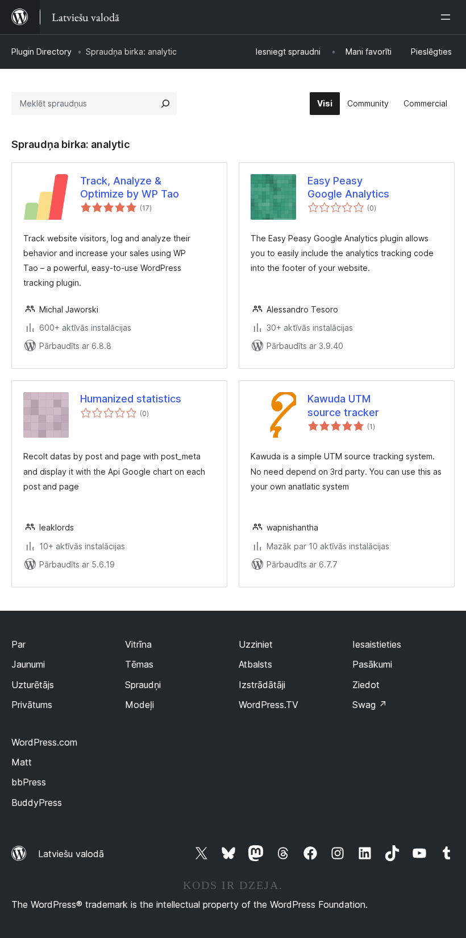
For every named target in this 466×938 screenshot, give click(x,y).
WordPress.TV (268, 704)
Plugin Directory (41, 51)
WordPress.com (44, 742)
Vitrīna (138, 644)
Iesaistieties (376, 644)
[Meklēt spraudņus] (165, 103)
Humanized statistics (130, 399)
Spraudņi (143, 684)
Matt (21, 762)
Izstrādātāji (262, 684)
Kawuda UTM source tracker (343, 405)
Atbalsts (255, 664)
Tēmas (139, 664)
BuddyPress (36, 802)
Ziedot (366, 684)
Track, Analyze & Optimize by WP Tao (129, 187)
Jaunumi (28, 664)
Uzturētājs (32, 684)
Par (18, 644)
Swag (369, 704)
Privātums (31, 704)
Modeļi (139, 704)
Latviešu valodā (71, 853)
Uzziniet (256, 644)
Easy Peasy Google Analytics (348, 187)
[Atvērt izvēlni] (448, 17)
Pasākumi (372, 664)
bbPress (28, 782)
